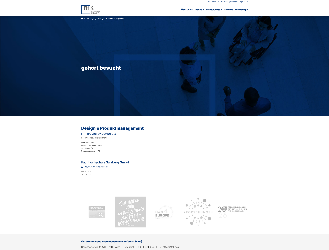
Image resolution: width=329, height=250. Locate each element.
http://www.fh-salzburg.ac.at (95, 167)
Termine (228, 9)
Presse (198, 9)
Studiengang (90, 18)
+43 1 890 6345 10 (214, 2)
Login (241, 2)
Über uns (186, 9)
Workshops (241, 9)
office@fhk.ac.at (230, 2)
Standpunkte (213, 9)
